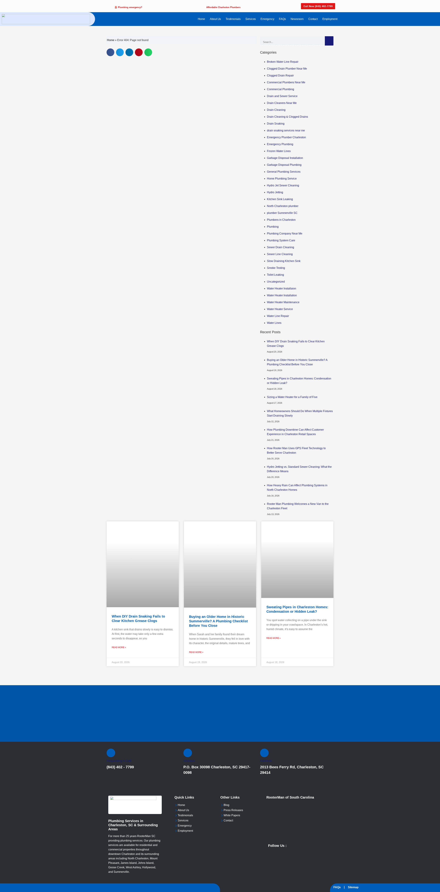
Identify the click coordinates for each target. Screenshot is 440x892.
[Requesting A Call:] (111, 753)
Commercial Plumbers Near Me (286, 82)
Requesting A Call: (119, 760)
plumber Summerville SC (282, 212)
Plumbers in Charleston (281, 219)
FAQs (282, 19)
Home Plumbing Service (282, 178)
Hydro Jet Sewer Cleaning (283, 185)
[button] (110, 52)
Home (201, 19)
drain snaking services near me (286, 130)
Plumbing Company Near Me (284, 233)
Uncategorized (276, 281)
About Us (215, 19)
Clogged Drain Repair (280, 75)
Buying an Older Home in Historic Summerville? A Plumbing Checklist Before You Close (218, 621)
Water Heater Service (280, 309)
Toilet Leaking (275, 274)
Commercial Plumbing (280, 89)
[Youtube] (293, 845)
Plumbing (273, 226)
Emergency (267, 19)
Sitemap (353, 887)
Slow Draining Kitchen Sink (283, 261)
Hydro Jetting (275, 192)
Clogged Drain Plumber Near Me (287, 68)
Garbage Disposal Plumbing (284, 164)
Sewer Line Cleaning (280, 254)
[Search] (329, 41)
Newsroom (297, 19)
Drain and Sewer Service (282, 96)
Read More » (119, 647)
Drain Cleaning (276, 109)
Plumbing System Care (281, 240)
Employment (329, 19)
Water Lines (274, 322)
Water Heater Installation (282, 295)
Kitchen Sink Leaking (280, 199)
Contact (313, 19)
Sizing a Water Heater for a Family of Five (292, 397)
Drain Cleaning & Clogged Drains (287, 116)
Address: (189, 760)
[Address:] (187, 753)
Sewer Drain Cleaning (280, 247)
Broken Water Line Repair (282, 61)
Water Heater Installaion (281, 288)
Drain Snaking (275, 123)
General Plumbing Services (283, 171)
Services (250, 19)
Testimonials (233, 19)
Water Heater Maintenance (283, 302)
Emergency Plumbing (280, 144)
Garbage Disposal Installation (285, 157)
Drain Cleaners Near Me (282, 103)
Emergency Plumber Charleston (286, 137)
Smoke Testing (276, 267)
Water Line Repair (278, 316)
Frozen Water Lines (279, 151)
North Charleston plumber (282, 206)
